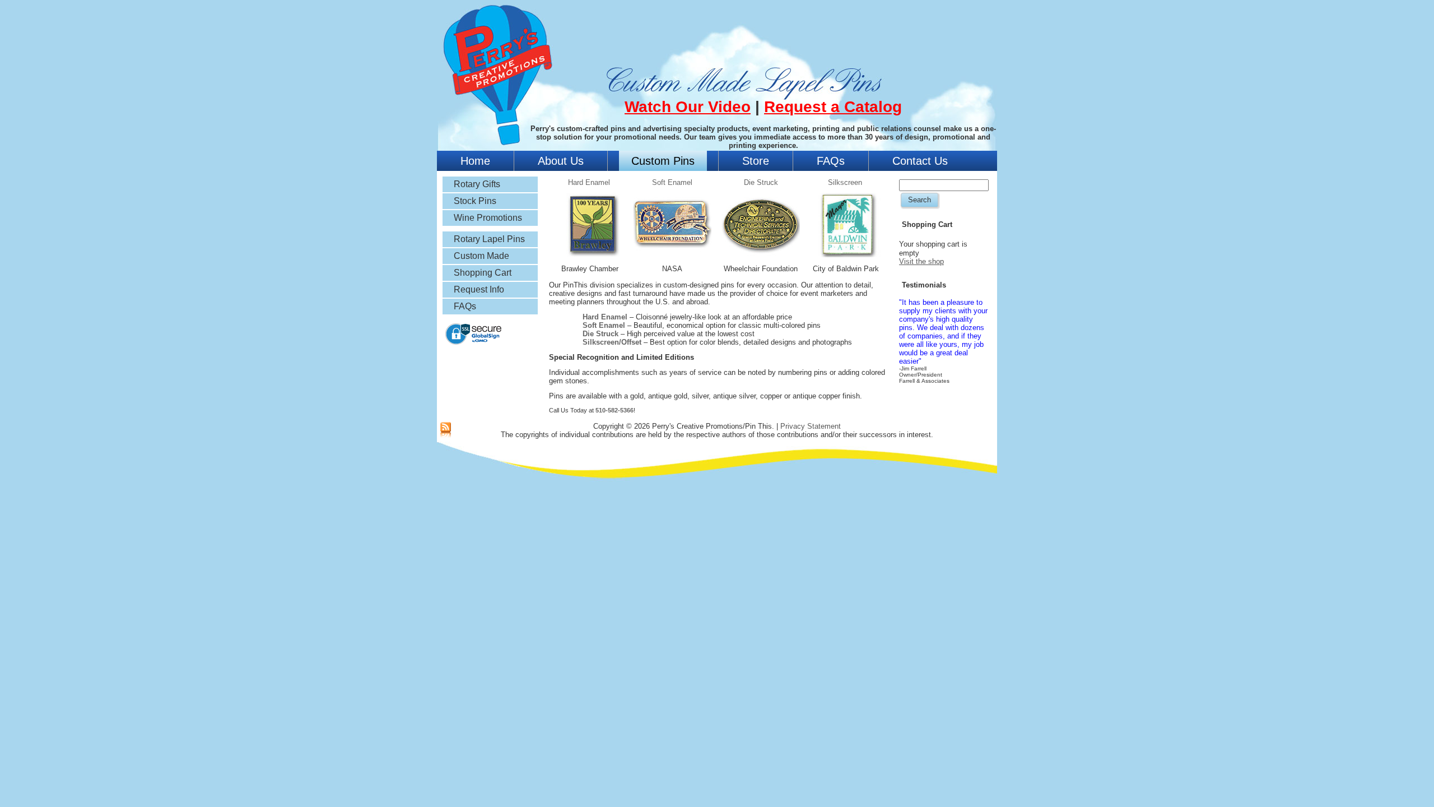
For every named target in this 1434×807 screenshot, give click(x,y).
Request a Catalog (833, 106)
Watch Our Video (688, 106)
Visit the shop (921, 261)
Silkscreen (845, 182)
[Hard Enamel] (593, 258)
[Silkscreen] (848, 258)
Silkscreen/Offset (612, 342)
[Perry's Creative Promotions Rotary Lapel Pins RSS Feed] (445, 430)
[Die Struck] (761, 260)
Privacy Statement (810, 426)
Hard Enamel (589, 182)
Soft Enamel (672, 182)
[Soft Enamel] (672, 260)
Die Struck (761, 182)
